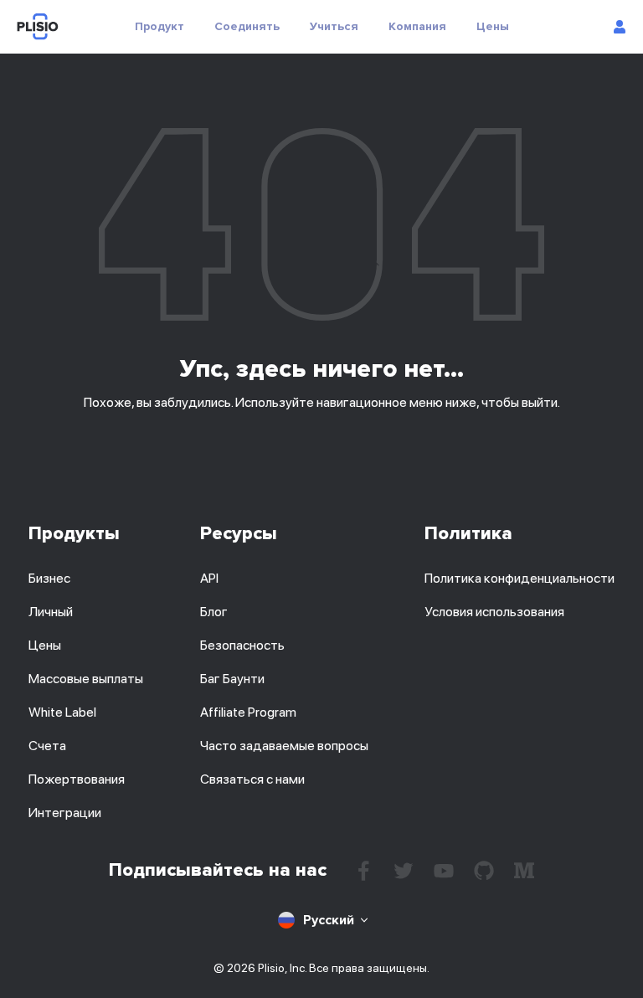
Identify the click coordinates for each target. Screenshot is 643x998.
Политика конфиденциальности (519, 578)
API (209, 578)
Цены (44, 645)
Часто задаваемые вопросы (284, 746)
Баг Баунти (232, 679)
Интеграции (64, 813)
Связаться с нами (252, 779)
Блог (214, 612)
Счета (47, 746)
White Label (62, 712)
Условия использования (494, 612)
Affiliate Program (248, 712)
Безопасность (242, 645)
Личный (50, 612)
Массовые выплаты (85, 679)
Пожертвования (76, 779)
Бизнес (49, 578)
